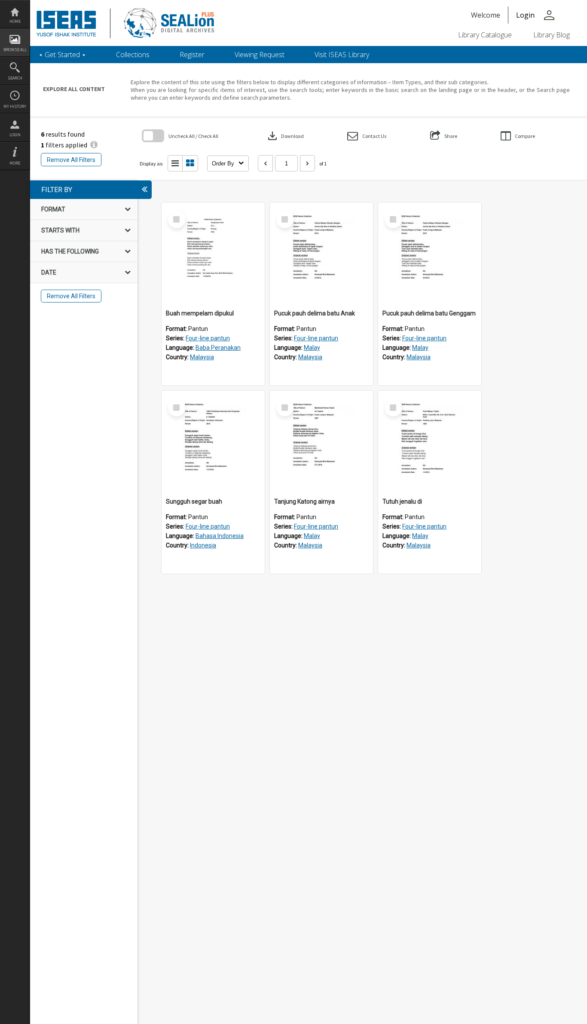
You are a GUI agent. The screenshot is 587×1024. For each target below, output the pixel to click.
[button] (367, 136)
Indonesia (203, 545)
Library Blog (551, 35)
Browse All (15, 49)
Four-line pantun (208, 338)
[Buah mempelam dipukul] (213, 254)
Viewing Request (259, 54)
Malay (312, 347)
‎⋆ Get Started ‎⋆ (62, 54)
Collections (133, 54)
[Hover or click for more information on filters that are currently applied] (94, 145)
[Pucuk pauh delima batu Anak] (321, 254)
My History (14, 106)
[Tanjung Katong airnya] (321, 442)
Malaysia (202, 357)
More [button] (14, 163)
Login (15, 135)
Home (15, 21)
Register (192, 54)
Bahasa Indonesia (220, 535)
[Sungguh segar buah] (213, 442)
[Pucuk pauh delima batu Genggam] (429, 254)
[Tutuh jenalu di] (429, 442)
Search (15, 78)
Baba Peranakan (218, 347)
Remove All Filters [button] (71, 159)
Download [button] (285, 135)
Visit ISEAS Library (342, 54)
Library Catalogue (485, 35)
